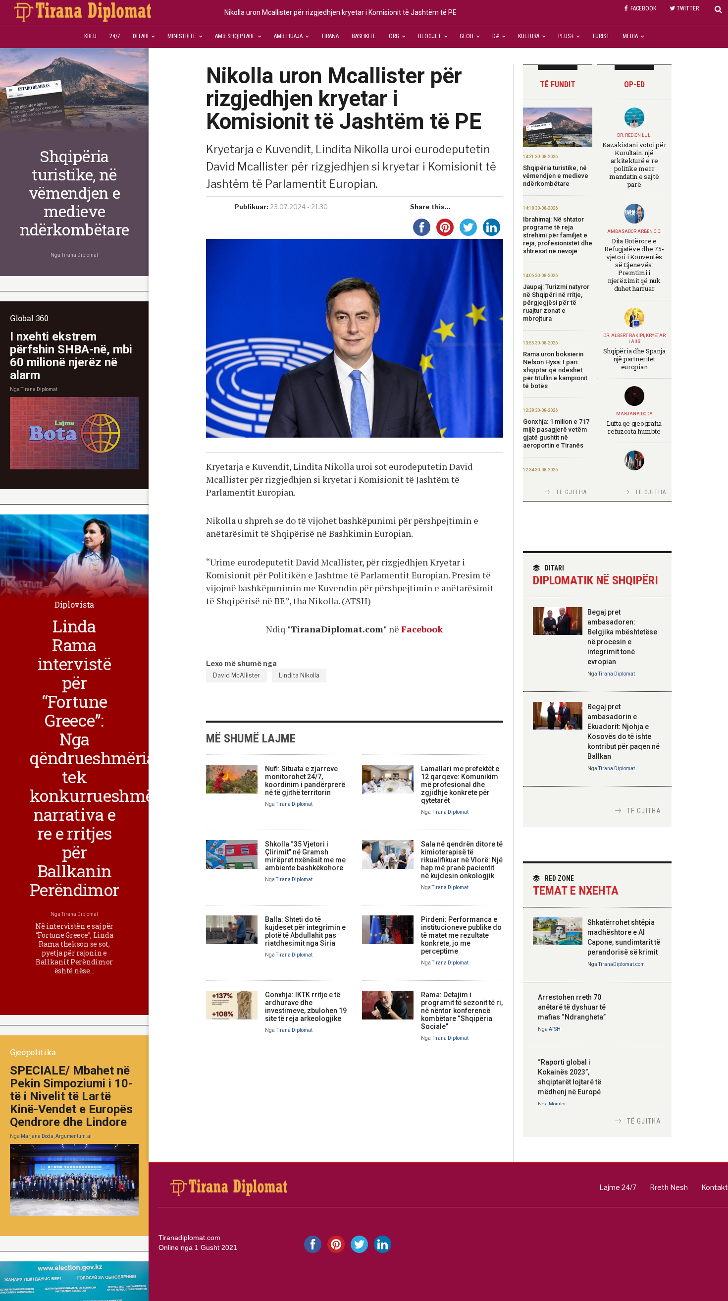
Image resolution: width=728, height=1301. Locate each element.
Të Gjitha (571, 492)
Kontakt (714, 1187)
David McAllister (236, 675)
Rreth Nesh (669, 1187)
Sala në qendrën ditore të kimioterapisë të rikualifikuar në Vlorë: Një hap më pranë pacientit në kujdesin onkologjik (462, 860)
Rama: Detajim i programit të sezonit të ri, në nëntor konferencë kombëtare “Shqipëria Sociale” (462, 1010)
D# (495, 36)
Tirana (330, 36)
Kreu (90, 36)
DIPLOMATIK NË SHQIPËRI (595, 575)
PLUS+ (565, 36)
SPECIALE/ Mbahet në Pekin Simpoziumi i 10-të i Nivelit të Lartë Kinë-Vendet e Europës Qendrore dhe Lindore (71, 1096)
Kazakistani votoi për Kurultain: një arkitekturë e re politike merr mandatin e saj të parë (634, 164)
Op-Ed (634, 84)
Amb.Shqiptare (235, 36)
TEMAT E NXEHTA (576, 886)
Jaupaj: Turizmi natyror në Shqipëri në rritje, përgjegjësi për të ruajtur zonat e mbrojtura (556, 302)
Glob (466, 36)
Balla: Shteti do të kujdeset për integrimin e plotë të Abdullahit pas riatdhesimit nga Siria (305, 931)
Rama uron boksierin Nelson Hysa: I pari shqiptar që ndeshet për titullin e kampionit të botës (555, 370)
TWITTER (687, 8)
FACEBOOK (643, 8)
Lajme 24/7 (617, 1187)
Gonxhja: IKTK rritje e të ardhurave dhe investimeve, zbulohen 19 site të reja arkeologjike (306, 1006)
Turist (601, 36)
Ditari (141, 36)
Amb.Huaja (288, 36)
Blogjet (429, 36)
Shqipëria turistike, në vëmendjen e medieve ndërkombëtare (555, 175)
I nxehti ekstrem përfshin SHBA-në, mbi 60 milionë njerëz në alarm (71, 356)
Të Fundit (557, 84)
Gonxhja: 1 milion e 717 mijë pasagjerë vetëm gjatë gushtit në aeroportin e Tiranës (556, 433)
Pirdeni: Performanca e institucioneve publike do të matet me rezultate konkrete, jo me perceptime (461, 935)
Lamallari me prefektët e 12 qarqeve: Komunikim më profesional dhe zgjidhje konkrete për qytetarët (460, 784)
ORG (394, 36)
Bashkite (364, 36)
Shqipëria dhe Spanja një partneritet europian (634, 358)
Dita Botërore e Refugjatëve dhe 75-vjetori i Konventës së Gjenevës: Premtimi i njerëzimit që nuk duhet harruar (634, 264)
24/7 (114, 36)
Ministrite (181, 36)
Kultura (528, 36)
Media (630, 36)
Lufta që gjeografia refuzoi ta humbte (634, 427)
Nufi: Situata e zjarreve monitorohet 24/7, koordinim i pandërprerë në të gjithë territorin (305, 780)
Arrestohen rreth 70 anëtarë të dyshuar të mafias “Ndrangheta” (572, 1007)
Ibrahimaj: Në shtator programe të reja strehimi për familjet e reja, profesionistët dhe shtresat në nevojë (557, 235)
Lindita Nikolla (299, 675)
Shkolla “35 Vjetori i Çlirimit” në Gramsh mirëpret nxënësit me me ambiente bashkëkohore (305, 856)
